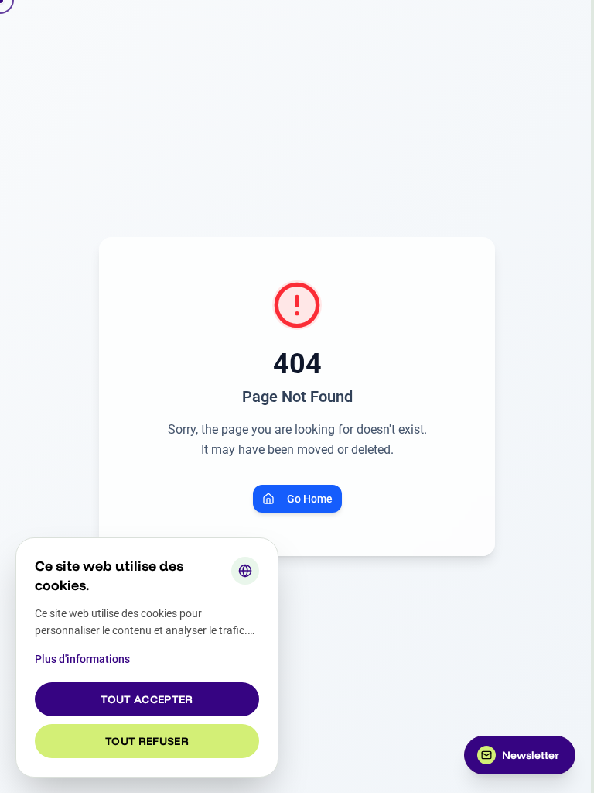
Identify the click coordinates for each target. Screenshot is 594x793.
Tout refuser (147, 741)
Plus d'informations (82, 659)
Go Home (310, 499)
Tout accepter (147, 699)
